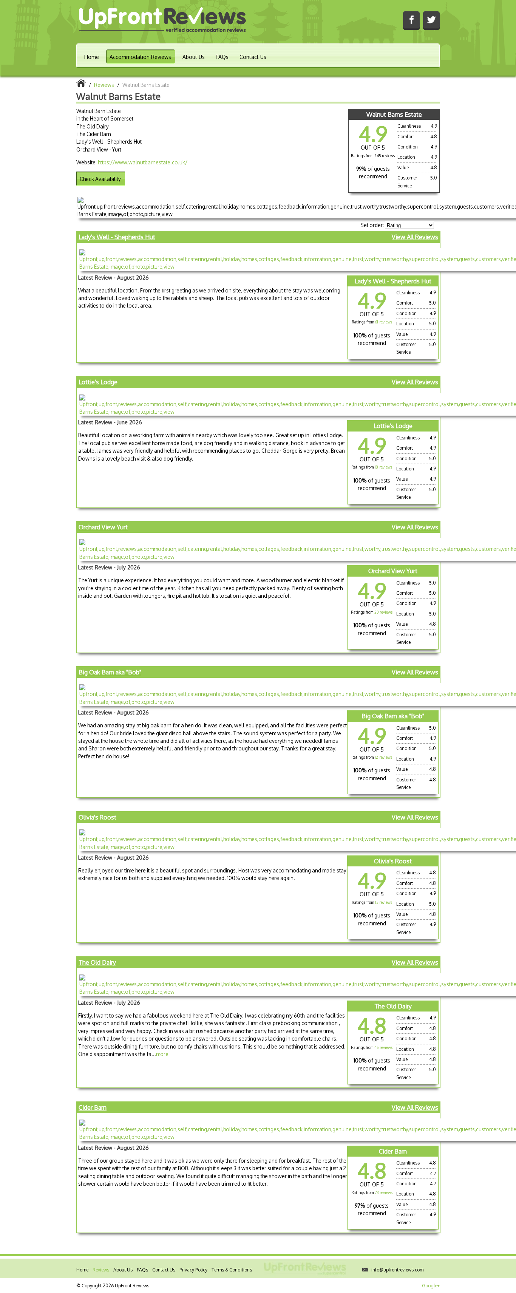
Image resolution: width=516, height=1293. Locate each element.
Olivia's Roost (97, 817)
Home (91, 57)
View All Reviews (415, 237)
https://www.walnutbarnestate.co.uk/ (142, 162)
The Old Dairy (97, 962)
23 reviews (383, 612)
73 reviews (383, 1192)
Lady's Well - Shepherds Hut (117, 237)
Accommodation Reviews (140, 57)
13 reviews (383, 902)
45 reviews (383, 1047)
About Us (193, 57)
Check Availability (100, 179)
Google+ (431, 1285)
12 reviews (383, 757)
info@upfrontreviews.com (397, 1270)
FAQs (222, 57)
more (162, 1054)
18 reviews (383, 467)
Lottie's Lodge (98, 382)
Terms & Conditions (232, 1270)
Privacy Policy (193, 1270)
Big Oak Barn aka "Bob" (110, 672)
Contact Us (252, 57)
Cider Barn (93, 1107)
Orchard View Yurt (103, 527)
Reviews (101, 1270)
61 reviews (383, 322)
